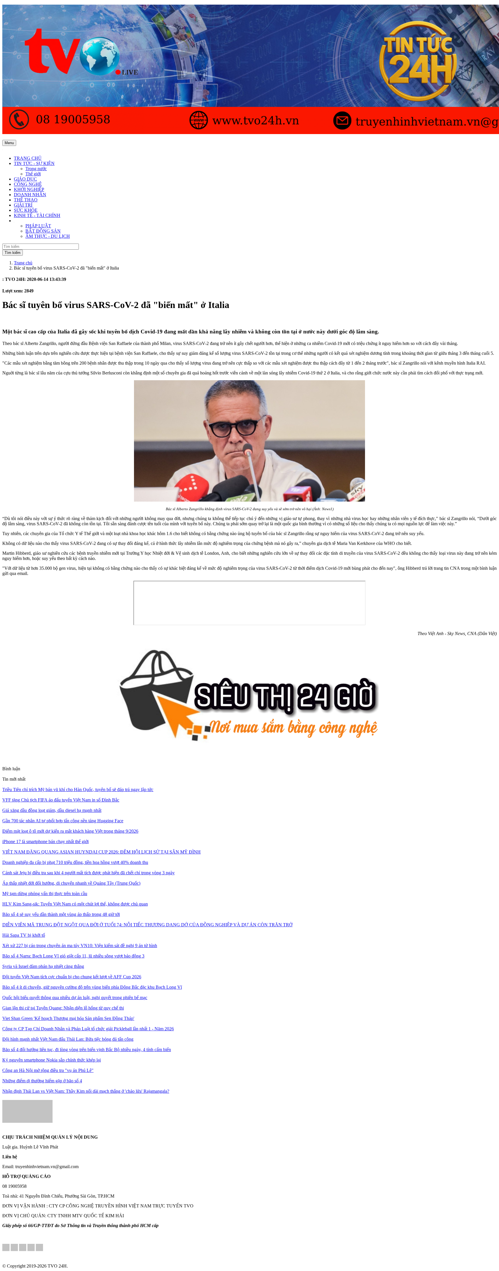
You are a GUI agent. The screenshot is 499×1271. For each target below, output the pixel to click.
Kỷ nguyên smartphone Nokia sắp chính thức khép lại (51, 1059)
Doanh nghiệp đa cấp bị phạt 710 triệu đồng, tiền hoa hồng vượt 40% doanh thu (75, 862)
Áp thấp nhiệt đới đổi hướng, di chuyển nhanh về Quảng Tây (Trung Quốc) (71, 883)
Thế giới (33, 173)
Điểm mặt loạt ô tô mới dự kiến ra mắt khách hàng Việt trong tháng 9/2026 (70, 831)
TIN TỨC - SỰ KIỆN (34, 163)
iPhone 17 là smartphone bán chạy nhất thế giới (45, 841)
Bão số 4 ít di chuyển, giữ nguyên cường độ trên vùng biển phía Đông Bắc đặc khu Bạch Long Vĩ (92, 987)
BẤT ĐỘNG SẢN (43, 231)
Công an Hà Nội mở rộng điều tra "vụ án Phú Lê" (48, 1070)
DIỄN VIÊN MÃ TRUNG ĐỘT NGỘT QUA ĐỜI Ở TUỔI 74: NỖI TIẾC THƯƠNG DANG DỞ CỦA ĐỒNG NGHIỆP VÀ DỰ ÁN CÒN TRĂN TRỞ (147, 924)
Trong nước (36, 168)
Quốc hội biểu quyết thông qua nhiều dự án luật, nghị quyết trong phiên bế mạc (74, 997)
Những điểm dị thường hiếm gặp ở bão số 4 (42, 1080)
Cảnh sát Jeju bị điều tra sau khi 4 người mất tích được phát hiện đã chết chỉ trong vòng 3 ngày (88, 872)
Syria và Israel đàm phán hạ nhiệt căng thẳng (43, 966)
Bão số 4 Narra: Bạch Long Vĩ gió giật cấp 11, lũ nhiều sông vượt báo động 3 (73, 955)
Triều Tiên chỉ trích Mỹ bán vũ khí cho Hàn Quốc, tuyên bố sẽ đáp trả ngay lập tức (77, 789)
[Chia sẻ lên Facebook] (6, 1248)
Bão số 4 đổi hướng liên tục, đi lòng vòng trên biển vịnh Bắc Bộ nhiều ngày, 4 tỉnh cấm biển (86, 1049)
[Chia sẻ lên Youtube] (39, 1248)
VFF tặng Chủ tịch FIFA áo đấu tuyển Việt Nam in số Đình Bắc (60, 799)
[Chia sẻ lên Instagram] (31, 1248)
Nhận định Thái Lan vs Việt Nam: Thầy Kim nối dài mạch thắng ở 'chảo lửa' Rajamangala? (85, 1091)
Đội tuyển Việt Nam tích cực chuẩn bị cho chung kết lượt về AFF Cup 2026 (71, 976)
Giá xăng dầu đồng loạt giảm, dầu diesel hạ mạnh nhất (51, 810)
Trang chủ (23, 262)
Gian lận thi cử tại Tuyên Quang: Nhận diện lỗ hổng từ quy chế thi (63, 1007)
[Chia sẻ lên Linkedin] (14, 1248)
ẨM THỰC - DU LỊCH (47, 236)
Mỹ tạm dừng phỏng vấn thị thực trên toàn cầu (44, 893)
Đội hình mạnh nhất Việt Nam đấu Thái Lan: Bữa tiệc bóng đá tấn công (67, 1039)
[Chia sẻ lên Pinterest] (22, 1248)
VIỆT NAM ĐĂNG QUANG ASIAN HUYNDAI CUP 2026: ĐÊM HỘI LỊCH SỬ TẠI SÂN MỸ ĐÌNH (101, 851)
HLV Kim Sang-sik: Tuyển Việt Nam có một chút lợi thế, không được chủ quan (75, 903)
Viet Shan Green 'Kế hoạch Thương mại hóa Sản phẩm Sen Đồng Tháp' (68, 1018)
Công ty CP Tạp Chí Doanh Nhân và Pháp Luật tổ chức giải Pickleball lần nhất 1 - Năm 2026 (88, 1028)
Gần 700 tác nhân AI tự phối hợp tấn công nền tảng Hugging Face (62, 820)
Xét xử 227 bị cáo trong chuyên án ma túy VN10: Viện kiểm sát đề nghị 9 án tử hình (79, 945)
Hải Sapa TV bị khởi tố (23, 935)
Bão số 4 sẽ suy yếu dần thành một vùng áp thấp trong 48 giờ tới (61, 914)
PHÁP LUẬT (38, 225)
